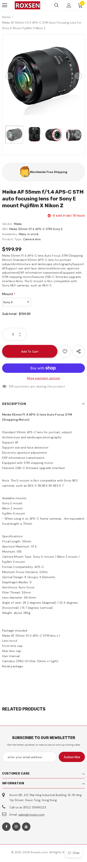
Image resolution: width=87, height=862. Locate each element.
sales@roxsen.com (31, 814)
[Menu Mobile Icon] (4, 5)
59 (11, 386)
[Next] (78, 76)
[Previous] (9, 76)
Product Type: (12, 239)
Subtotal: (9, 314)
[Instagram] (16, 826)
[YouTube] (26, 826)
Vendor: (7, 224)
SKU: (5, 229)
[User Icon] (69, 5)
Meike (18, 224)
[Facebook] (6, 826)
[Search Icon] (56, 5)
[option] (43, 75)
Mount (8, 294)
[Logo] (27, 5)
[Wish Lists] (64, 351)
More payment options (43, 378)
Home (6, 17)
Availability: (10, 234)
